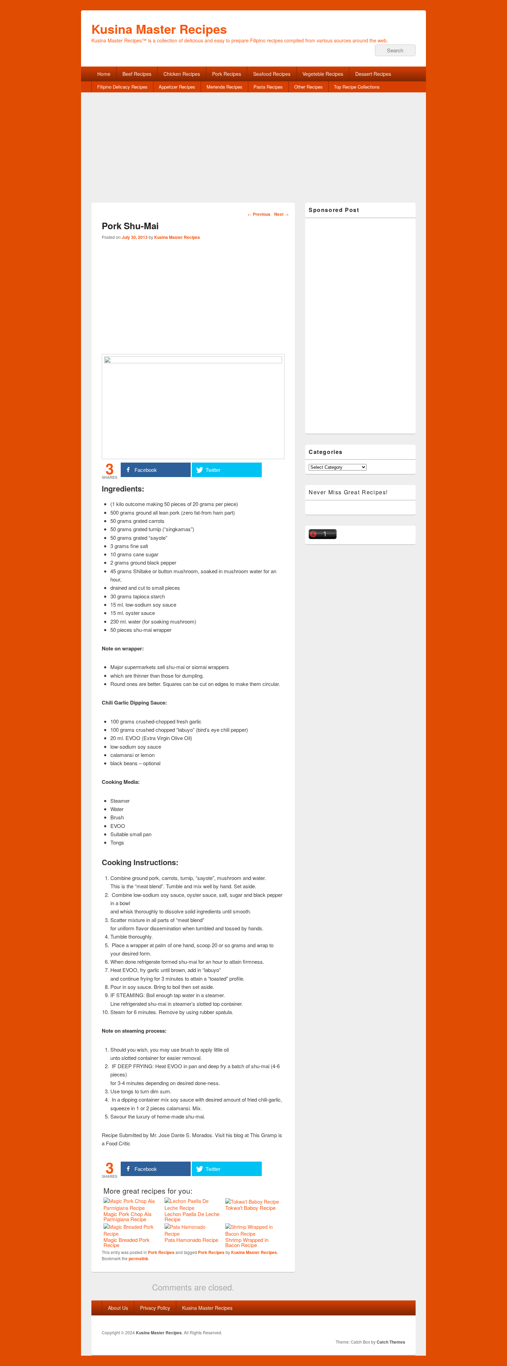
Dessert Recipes (373, 73)
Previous (259, 214)
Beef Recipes (136, 73)
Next (281, 214)
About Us (118, 1307)
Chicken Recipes (181, 73)
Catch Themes (391, 1342)
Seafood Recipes (271, 73)
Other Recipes (308, 86)
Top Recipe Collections (357, 86)
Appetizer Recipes (177, 86)
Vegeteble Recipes (322, 73)
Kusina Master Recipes (159, 29)
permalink (138, 1258)
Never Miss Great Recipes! (348, 492)
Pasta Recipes (268, 86)
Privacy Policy (155, 1307)
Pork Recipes (226, 73)
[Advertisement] (253, 154)
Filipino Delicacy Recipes (122, 86)
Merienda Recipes (224, 86)
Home (103, 73)
